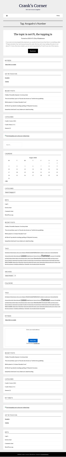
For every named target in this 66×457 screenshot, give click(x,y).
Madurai (17, 258)
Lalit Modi (7, 258)
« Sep (6, 181)
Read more (33, 51)
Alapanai (24, 252)
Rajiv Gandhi (51, 260)
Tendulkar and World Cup (19, 264)
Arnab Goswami (29, 252)
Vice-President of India (34, 264)
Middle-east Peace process (53, 258)
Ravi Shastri (57, 260)
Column (24, 256)
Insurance (52, 255)
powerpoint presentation (18, 260)
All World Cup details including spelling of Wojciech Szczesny (21, 106)
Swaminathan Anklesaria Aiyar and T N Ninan (49, 262)
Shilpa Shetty (21, 262)
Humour (45, 255)
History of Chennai (37, 255)
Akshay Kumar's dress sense (16, 252)
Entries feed (8, 207)
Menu (58, 15)
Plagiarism (10, 260)
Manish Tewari (31, 258)
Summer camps (36, 262)
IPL (55, 255)
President (25, 260)
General (7, 128)
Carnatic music (47, 252)
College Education (17, 255)
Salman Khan (15, 262)
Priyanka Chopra (30, 260)
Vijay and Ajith (42, 264)
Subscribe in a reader (10, 64)
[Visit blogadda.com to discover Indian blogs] (17, 136)
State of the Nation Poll (28, 262)
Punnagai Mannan (38, 260)
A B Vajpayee (7, 252)
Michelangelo (44, 258)
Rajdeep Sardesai (45, 260)
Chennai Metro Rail (9, 255)
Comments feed (9, 211)
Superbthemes (45, 454)
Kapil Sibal (58, 255)
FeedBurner (36, 343)
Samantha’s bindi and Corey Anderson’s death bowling (19, 109)
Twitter (7, 81)
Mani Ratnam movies (23, 258)
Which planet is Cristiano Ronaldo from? (15, 102)
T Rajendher (27, 264)
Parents (6, 260)
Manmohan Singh (38, 258)
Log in (6, 204)
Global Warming (30, 255)
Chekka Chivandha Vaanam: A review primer (16, 95)
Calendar (42, 252)
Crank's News (8, 124)
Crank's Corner (33, 5)
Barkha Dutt (37, 252)
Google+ (7, 78)
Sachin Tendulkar (9, 262)
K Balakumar (41, 38)
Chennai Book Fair (54, 252)
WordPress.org (9, 215)
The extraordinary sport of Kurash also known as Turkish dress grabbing (24, 98)
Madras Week (12, 258)
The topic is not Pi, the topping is (33, 34)
